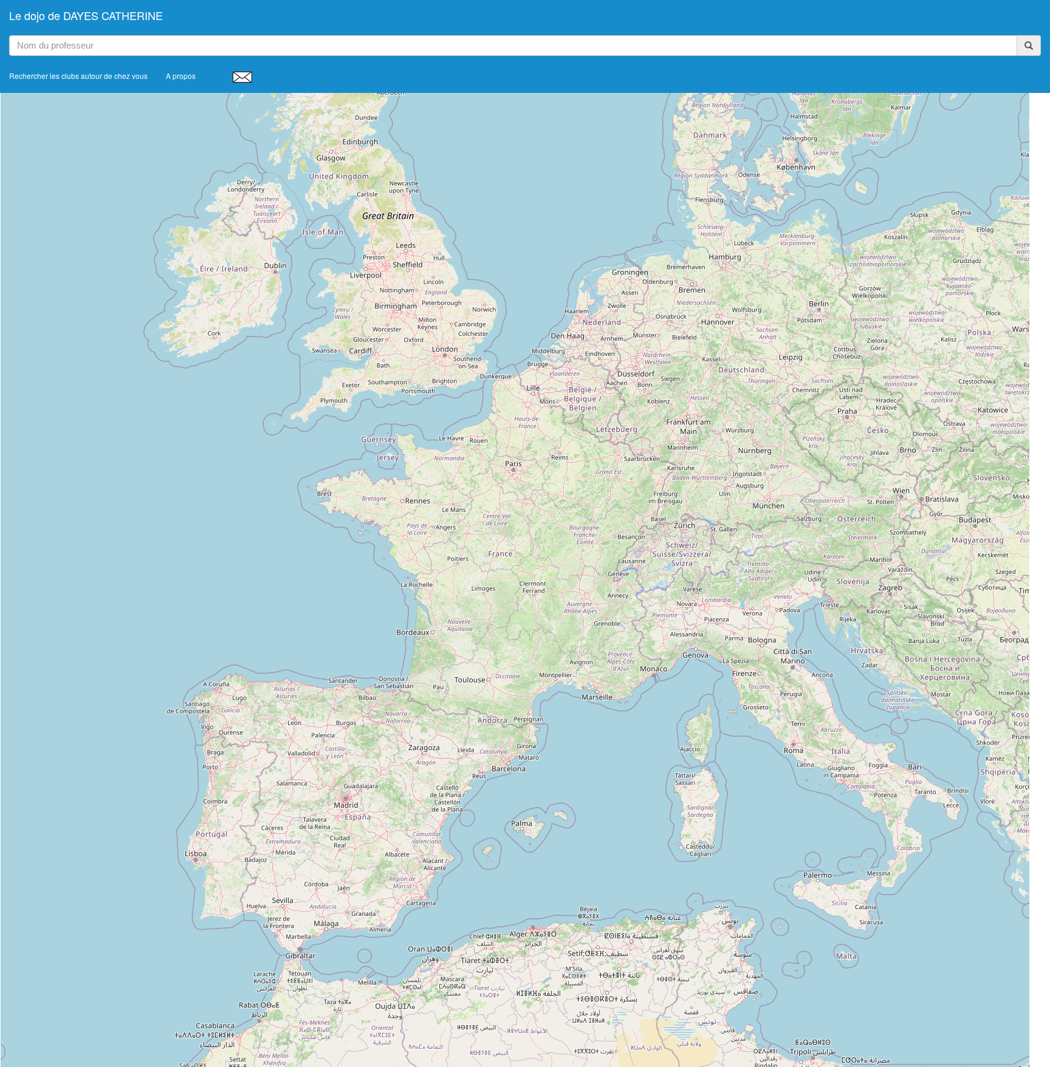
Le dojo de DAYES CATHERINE (86, 15)
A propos (181, 75)
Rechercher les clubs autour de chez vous (78, 75)
